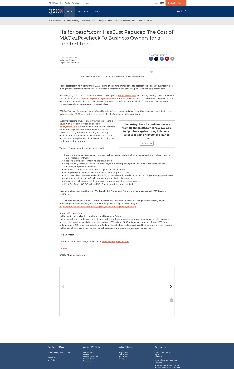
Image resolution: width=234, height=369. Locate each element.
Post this (148, 143)
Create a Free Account (176, 3)
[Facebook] (51, 360)
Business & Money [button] (71, 21)
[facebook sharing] (151, 59)
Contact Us (52, 357)
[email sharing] (172, 59)
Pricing (86, 3)
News (70, 11)
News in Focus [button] (55, 21)
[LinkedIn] (54, 360)
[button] (117, 285)
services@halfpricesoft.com (115, 241)
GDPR (162, 3)
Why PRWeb (53, 3)
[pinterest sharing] (167, 59)
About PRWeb (88, 353)
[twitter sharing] (156, 59)
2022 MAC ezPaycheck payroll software (96, 98)
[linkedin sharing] (162, 59)
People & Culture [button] (145, 21)
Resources (83, 11)
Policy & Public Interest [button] (125, 21)
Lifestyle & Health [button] (105, 21)
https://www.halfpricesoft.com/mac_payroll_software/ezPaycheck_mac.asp (97, 206)
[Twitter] (49, 360)
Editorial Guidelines (90, 359)
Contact (97, 11)
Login (156, 3)
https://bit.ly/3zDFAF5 (70, 127)
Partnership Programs (91, 357)
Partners (86, 355)
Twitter (63, 248)
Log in (157, 355)
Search (179, 11)
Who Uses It (76, 3)
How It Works (65, 3)
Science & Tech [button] (88, 21)
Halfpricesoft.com (127, 95)
